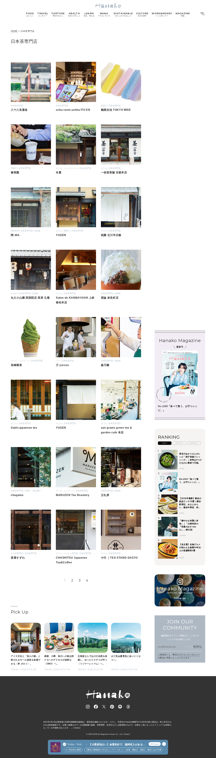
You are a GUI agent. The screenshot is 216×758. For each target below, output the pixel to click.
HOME (14, 31)
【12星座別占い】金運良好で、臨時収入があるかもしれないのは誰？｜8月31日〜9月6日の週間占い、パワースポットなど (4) (117, 744)
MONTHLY (194, 443)
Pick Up (19, 612)
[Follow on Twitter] (104, 707)
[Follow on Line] (120, 707)
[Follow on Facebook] (96, 707)
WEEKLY (179, 443)
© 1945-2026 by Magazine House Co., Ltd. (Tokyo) (108, 734)
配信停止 (197, 646)
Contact (76, 728)
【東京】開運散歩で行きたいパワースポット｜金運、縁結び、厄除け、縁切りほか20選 (117, 750)
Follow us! (180, 598)
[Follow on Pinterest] (112, 707)
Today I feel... (75, 744)
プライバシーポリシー (189, 655)
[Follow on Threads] (128, 707)
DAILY (164, 443)
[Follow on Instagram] (88, 707)
